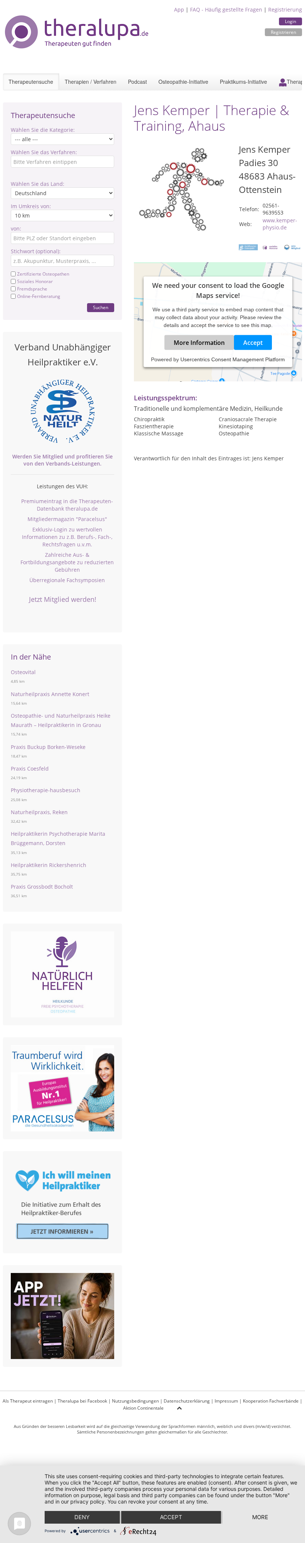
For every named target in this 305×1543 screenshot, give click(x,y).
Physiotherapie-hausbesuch (45, 790)
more (260, 1517)
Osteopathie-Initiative (183, 81)
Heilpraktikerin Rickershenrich (48, 865)
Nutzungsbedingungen (135, 1401)
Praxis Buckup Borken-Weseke (48, 746)
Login (290, 21)
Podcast (137, 81)
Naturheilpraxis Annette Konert (50, 694)
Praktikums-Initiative (243, 81)
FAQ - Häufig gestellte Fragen (226, 9)
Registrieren (283, 32)
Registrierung (285, 9)
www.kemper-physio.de (280, 224)
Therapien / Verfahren (90, 81)
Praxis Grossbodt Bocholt (42, 886)
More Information (199, 343)
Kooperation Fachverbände (271, 1401)
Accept (253, 343)
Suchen (100, 307)
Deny (82, 1517)
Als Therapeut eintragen (28, 1401)
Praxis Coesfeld (30, 768)
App (179, 9)
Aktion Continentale (143, 1408)
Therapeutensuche (31, 81)
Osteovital (23, 672)
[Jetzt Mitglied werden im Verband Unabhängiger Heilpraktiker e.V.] (62, 411)
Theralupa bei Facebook (82, 1401)
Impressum (226, 1401)
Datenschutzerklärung (187, 1401)
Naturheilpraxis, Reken (39, 812)
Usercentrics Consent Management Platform (232, 359)
